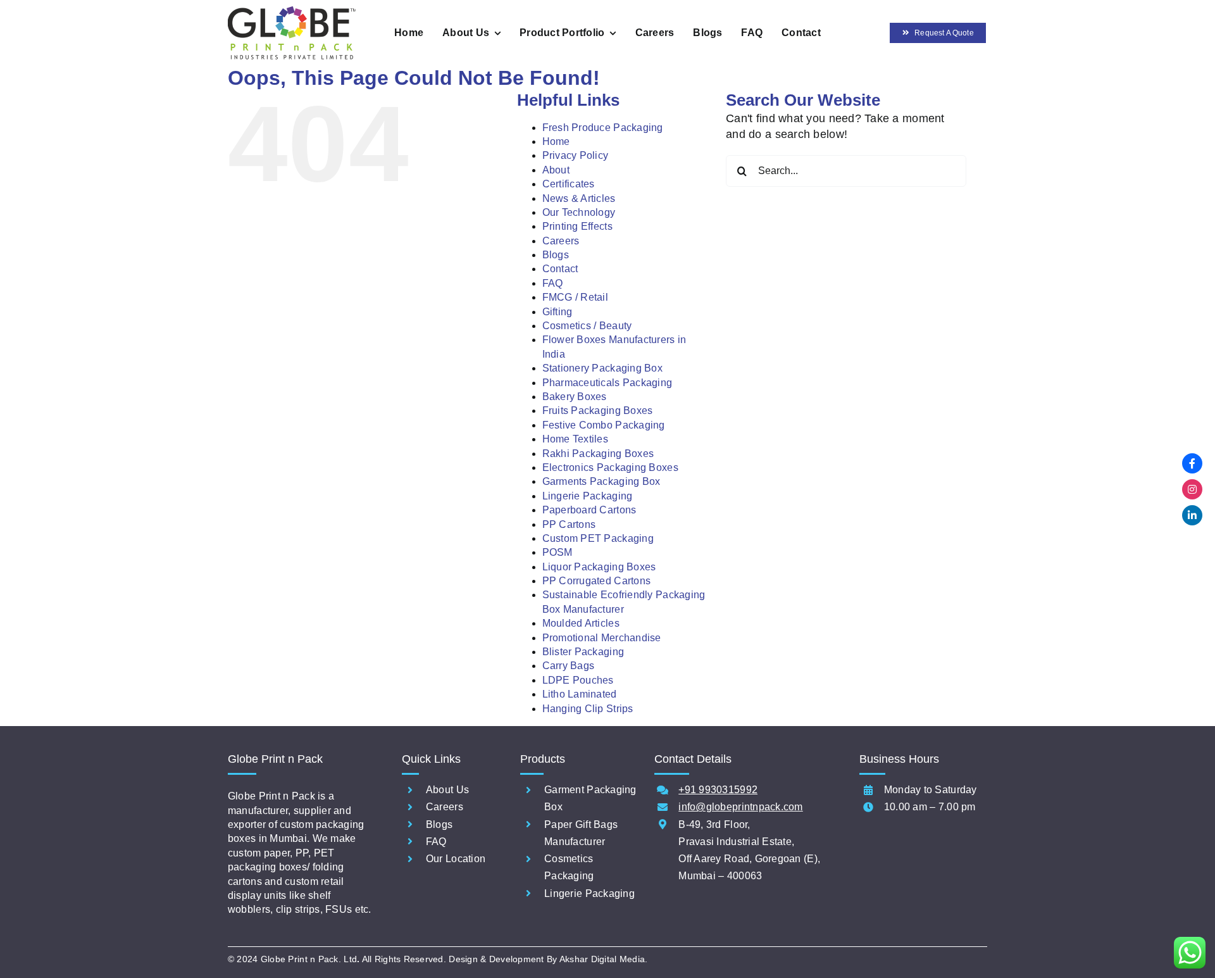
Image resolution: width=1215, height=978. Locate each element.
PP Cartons (569, 524)
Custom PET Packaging (598, 538)
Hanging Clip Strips (587, 708)
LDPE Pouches (578, 680)
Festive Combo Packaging (603, 425)
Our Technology (579, 212)
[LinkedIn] (1192, 515)
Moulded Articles (581, 623)
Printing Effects (577, 226)
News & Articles (579, 198)
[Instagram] (1192, 489)
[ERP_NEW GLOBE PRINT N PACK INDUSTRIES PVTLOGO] (292, 12)
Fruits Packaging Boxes (597, 410)
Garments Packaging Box (601, 481)
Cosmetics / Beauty (587, 325)
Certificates (568, 184)
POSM (557, 552)
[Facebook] (1192, 463)
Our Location (455, 858)
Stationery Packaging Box (602, 368)
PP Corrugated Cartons (596, 580)
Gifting (557, 311)
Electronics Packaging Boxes (610, 467)
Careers (561, 240)
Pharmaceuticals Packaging (607, 382)
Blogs (555, 254)
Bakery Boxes (574, 396)
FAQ (552, 283)
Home (556, 141)
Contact (560, 268)
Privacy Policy (575, 155)
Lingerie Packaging (587, 496)
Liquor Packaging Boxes (599, 566)
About (556, 170)
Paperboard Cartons (589, 510)
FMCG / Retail (575, 297)
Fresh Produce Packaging (602, 127)
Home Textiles (575, 439)
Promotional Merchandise (601, 637)
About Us (447, 789)
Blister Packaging (583, 651)
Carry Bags (568, 665)
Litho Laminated (579, 694)
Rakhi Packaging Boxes (598, 453)
